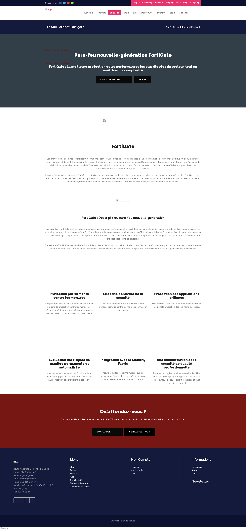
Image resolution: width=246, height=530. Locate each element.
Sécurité (74, 473)
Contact (195, 473)
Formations (197, 467)
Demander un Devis (79, 487)
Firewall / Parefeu (79, 483)
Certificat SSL (76, 480)
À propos (196, 470)
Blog (72, 467)
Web (72, 477)
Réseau (73, 470)
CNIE (168, 27)
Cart (133, 473)
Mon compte (137, 470)
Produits (135, 467)
